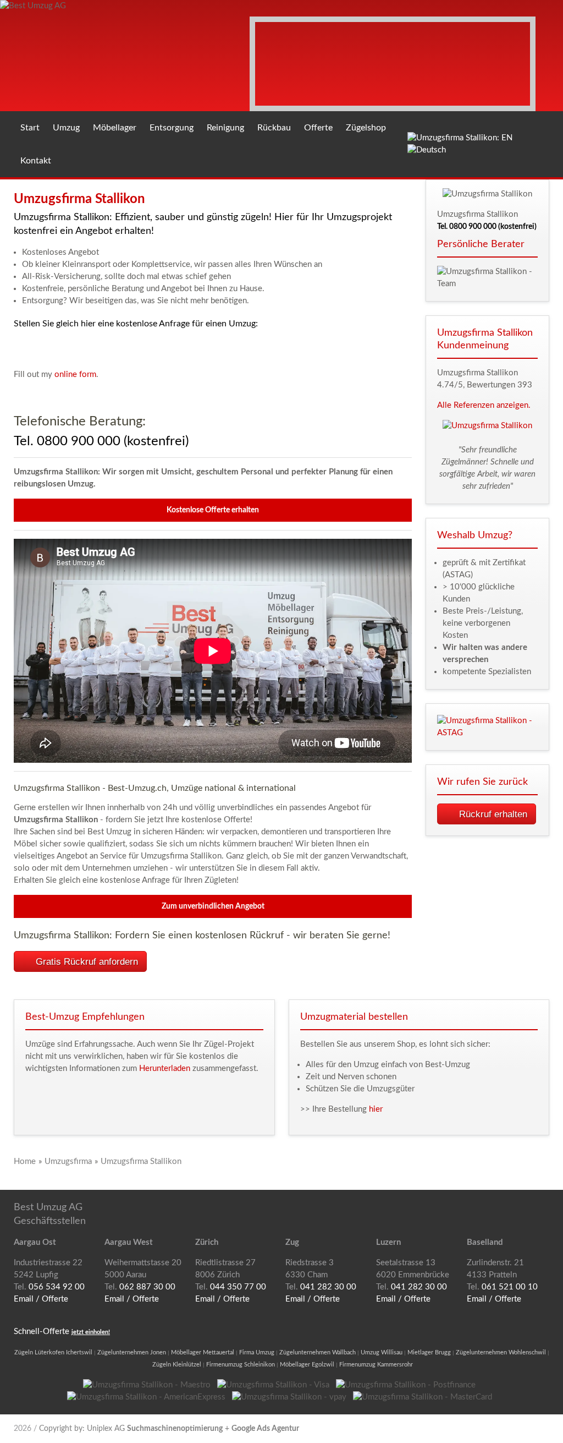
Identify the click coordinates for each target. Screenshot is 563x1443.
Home (25, 1161)
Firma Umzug (256, 1352)
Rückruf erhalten (493, 814)
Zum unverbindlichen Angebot (213, 906)
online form (75, 374)
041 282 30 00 (328, 1287)
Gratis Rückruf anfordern (87, 961)
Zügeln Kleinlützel (176, 1365)
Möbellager (114, 127)
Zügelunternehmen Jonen (131, 1352)
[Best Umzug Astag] (487, 727)
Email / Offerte (41, 1299)
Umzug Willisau (381, 1352)
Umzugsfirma (68, 1161)
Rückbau (274, 127)
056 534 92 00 (57, 1287)
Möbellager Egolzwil (307, 1365)
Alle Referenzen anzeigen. (484, 405)
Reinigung (225, 127)
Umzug (66, 127)
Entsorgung (172, 127)
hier (376, 1109)
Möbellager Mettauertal (202, 1352)
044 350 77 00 (238, 1287)
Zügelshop (366, 127)
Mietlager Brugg (429, 1352)
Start (30, 127)
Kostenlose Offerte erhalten (213, 510)
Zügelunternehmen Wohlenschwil (501, 1352)
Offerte (318, 127)
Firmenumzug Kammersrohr (376, 1365)
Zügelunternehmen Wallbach (317, 1352)
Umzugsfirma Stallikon (141, 1161)
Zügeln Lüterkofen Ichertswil (53, 1352)
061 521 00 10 (510, 1287)
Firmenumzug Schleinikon (240, 1365)
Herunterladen (164, 1068)
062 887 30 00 (147, 1287)
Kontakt (35, 160)
